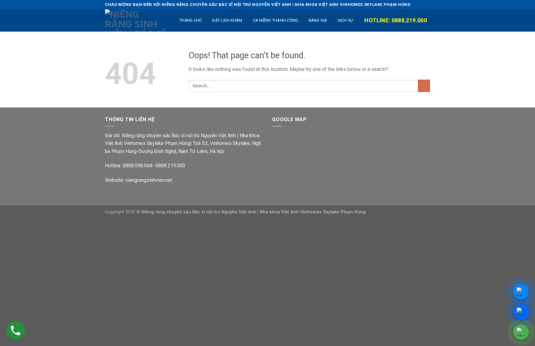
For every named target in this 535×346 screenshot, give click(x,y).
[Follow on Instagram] (404, 4)
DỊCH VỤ (345, 20)
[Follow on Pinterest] (419, 4)
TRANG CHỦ (190, 20)
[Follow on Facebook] (396, 4)
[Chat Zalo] (521, 312)
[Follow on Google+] (427, 4)
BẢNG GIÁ (318, 20)
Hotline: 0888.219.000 (395, 20)
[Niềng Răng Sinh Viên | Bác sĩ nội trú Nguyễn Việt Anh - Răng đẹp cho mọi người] (136, 20)
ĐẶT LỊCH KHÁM (227, 20)
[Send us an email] (412, 4)
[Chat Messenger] (521, 292)
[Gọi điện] (521, 332)
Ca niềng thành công (275, 20)
